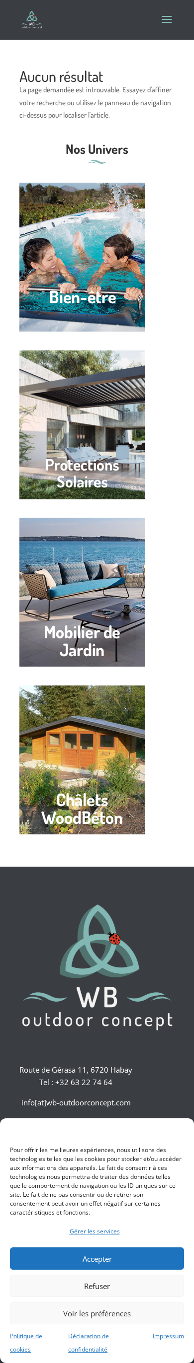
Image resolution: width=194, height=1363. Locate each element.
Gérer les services (95, 1231)
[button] (179, 1131)
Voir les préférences (97, 1313)
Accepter (97, 1259)
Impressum (168, 1336)
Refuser (97, 1286)
